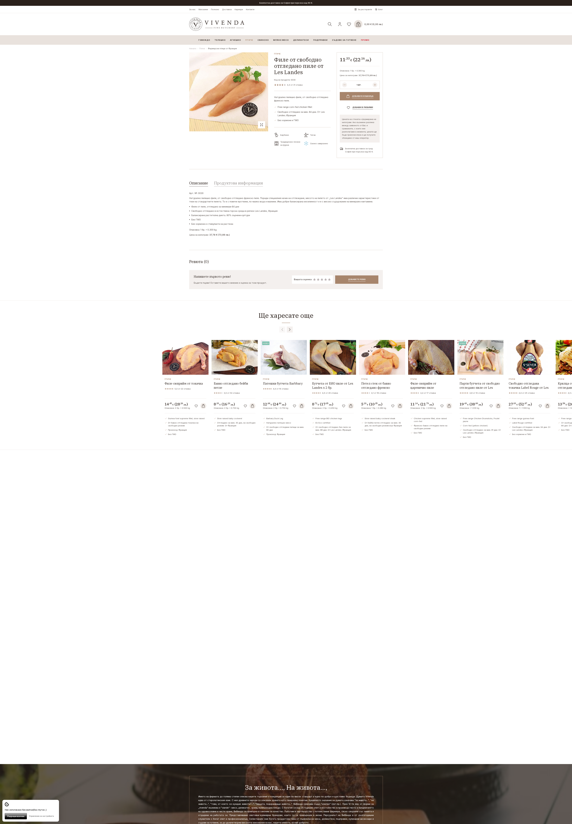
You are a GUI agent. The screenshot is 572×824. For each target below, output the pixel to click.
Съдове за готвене (344, 40)
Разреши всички (15, 816)
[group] (228, 91)
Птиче (249, 40)
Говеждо (204, 40)
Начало (192, 48)
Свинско (263, 40)
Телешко (220, 40)
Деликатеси (301, 40)
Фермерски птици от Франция (222, 48)
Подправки (320, 40)
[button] (282, 330)
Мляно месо (281, 40)
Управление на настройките (41, 816)
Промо (365, 40)
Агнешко (235, 40)
